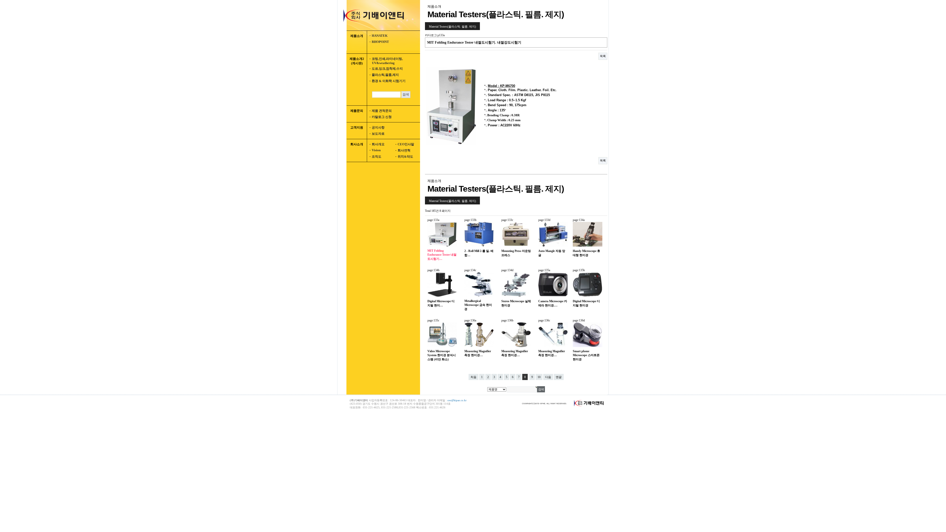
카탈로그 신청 (382, 117)
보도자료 (378, 133)
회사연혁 (404, 150)
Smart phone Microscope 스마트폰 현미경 (586, 355)
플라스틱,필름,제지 (385, 75)
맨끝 (559, 377)
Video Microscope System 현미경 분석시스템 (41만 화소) (441, 355)
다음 (548, 377)
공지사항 (378, 127)
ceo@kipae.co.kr (457, 400)
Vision (376, 150)
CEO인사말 (406, 144)
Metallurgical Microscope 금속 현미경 (478, 305)
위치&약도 (405, 156)
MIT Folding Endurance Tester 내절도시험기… (441, 255)
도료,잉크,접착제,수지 (387, 68)
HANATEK (380, 35)
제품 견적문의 (382, 111)
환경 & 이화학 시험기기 (388, 81)
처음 (473, 377)
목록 (603, 56)
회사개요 (378, 144)
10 (539, 377)
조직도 (376, 156)
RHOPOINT (380, 42)
